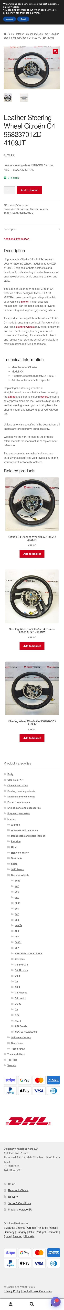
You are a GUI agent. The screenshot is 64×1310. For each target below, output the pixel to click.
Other (14, 847)
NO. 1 (18, 1020)
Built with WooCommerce (37, 1291)
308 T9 (18, 925)
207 (17, 897)
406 (17, 931)
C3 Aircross (21, 970)
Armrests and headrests (24, 830)
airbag (11, 396)
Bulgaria (9, 1228)
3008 (17, 903)
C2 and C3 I (21, 964)
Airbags (15, 824)
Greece (31, 1228)
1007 (17, 880)
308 (17, 919)
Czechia (20, 1228)
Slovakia (29, 1236)
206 (17, 891)
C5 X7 (18, 1003)
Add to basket (29, 190)
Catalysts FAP (15, 779)
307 (17, 914)
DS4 (17, 1015)
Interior (20, 33)
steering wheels (25, 327)
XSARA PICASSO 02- (26, 1031)
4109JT (14, 212)
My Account (10, 1304)
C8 (16, 1009)
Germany (9, 1232)
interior (24, 301)
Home (11, 33)
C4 (46, 33)
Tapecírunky (18, 1048)
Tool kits (12, 1059)
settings (36, 12)
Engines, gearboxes (18, 813)
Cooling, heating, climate (21, 791)
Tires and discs (16, 1054)
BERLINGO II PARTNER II (29, 953)
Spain (7, 1236)
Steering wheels (34, 33)
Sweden (17, 1236)
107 (17, 886)
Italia (31, 1232)
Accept (9, 19)
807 (17, 947)
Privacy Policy (12, 1291)
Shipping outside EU (20, 1209)
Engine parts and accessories (24, 807)
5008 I (18, 942)
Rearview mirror (20, 852)
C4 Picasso (21, 992)
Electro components (18, 802)
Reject (23, 19)
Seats (14, 863)
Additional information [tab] (16, 239)
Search (32, 1304)
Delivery (13, 1197)
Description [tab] (10, 229)
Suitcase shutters (21, 1037)
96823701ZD (26, 212)
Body (10, 774)
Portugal (41, 1232)
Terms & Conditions (19, 1203)
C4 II (17, 987)
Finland (42, 1228)
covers (44, 396)
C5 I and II (20, 998)
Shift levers (17, 869)
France (53, 1228)
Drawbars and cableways (21, 796)
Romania (53, 1232)
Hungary (21, 1232)
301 (17, 908)
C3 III (18, 975)
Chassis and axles (17, 785)
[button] (55, 51)
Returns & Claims (18, 1190)
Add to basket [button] (32, 554)
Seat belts (16, 858)
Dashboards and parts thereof (28, 835)
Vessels (11, 1065)
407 (17, 936)
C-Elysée (20, 959)
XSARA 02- (21, 1026)
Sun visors (17, 1043)
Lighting (16, 841)
